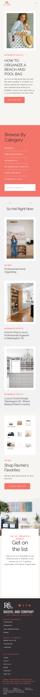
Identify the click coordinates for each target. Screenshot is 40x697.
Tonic (5, 693)
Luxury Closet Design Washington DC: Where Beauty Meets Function (17, 401)
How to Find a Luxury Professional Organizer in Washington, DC (16, 335)
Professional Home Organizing (14, 271)
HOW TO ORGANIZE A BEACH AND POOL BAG (15, 67)
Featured (8, 265)
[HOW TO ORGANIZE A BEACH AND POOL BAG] (20, 30)
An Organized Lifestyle (13, 55)
